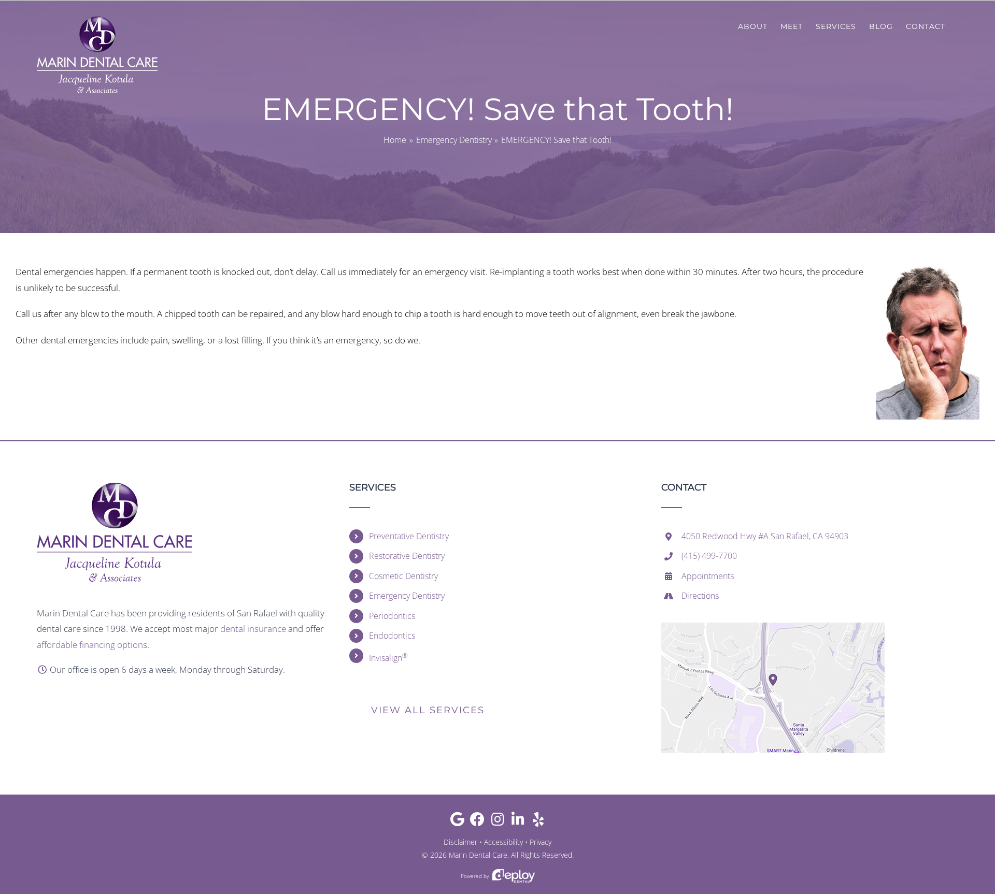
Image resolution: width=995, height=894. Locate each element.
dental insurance (253, 629)
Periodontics (392, 616)
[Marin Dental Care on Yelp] (538, 822)
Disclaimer (460, 842)
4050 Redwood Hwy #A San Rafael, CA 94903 (764, 536)
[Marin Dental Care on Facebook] (477, 822)
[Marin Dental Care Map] (773, 627)
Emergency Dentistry (407, 595)
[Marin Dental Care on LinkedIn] (518, 822)
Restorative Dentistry (407, 555)
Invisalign (388, 657)
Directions (700, 595)
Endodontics (392, 635)
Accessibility (503, 842)
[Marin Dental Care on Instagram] (498, 822)
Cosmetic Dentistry (403, 576)
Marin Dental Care (478, 855)
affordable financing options (92, 645)
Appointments (707, 576)
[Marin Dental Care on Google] (457, 822)
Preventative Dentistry (409, 536)
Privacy (540, 842)
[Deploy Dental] (513, 876)
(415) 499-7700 (709, 555)
